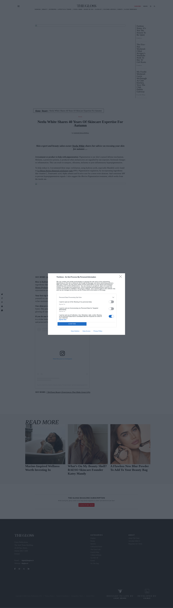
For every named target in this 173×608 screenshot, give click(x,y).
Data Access (86, 331)
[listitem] (86, 297)
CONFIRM (72, 324)
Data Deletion (75, 331)
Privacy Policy (98, 331)
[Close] (121, 277)
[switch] (111, 301)
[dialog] (86, 304)
